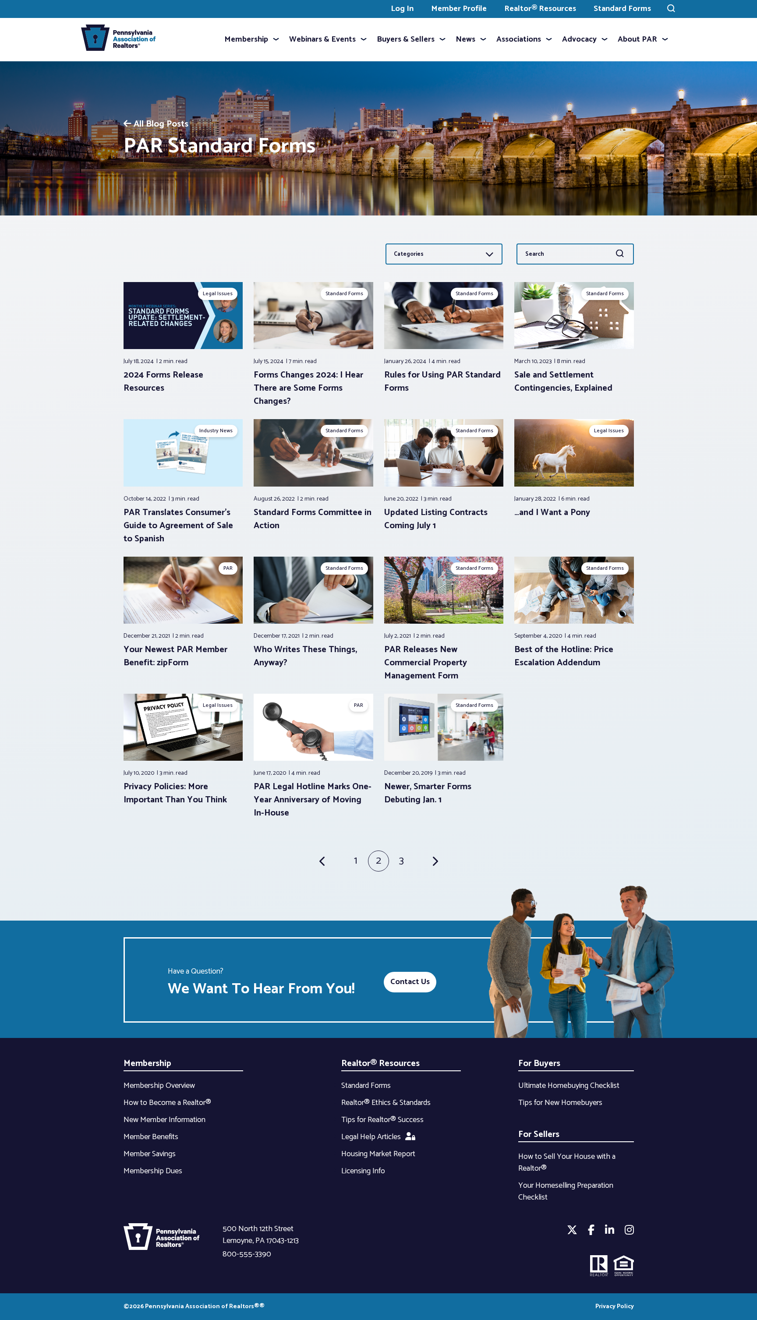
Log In (402, 8)
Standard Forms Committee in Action (312, 519)
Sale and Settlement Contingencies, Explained (564, 381)
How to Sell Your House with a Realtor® (567, 1162)
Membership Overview (159, 1085)
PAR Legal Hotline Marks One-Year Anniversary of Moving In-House (312, 800)
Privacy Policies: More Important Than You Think (175, 793)
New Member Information (164, 1119)
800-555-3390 (247, 1254)
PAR (228, 568)
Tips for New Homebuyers (560, 1102)
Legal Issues (218, 293)
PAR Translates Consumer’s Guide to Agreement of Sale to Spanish (178, 525)
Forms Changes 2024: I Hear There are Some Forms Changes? (308, 388)
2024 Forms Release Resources (163, 381)
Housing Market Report (378, 1154)
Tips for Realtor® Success (382, 1119)
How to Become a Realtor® (167, 1102)
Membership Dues (153, 1171)
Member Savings (150, 1154)
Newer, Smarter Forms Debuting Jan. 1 (427, 793)
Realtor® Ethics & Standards (386, 1102)
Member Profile (459, 8)
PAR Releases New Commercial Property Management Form (425, 662)
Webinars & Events (322, 39)
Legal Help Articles (371, 1137)
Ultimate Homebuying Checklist (568, 1085)
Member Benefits (151, 1137)
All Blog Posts (161, 124)
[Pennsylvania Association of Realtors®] (118, 40)
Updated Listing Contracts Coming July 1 (436, 519)
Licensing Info (363, 1171)
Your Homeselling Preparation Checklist (565, 1191)
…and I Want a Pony (552, 512)
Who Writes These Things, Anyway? (305, 656)
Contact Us (410, 981)
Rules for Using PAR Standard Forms (442, 381)
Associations (518, 39)
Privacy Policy (614, 1307)
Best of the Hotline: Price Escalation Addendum (563, 656)
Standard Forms (622, 8)
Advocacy (579, 39)
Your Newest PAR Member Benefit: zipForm (175, 656)
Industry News (216, 431)
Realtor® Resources (540, 8)
